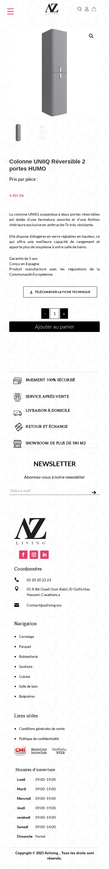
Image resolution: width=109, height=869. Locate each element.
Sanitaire (26, 666)
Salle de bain (28, 686)
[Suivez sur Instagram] (34, 554)
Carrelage (26, 636)
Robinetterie (28, 656)
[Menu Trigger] (10, 11)
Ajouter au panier (54, 326)
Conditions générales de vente (42, 729)
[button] (91, 36)
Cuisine (24, 676)
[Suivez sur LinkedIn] (44, 554)
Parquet (25, 646)
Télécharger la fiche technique (62, 292)
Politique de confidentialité (39, 739)
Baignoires (27, 696)
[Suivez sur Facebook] (23, 554)
